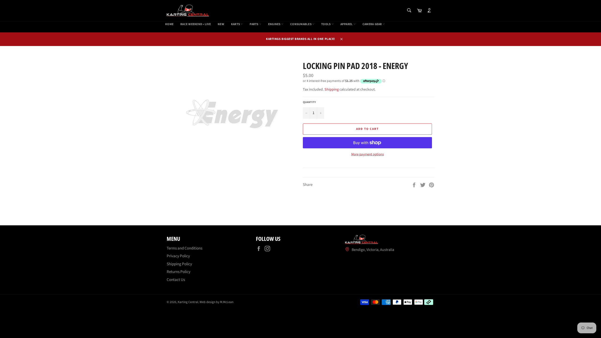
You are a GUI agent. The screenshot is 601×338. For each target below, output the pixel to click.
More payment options (367, 154)
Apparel (347, 24)
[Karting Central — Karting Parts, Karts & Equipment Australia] (188, 10)
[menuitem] (169, 24)
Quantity (309, 102)
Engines (274, 24)
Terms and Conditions (184, 248)
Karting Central (188, 302)
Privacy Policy (178, 256)
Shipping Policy (179, 264)
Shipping (331, 89)
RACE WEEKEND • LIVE (195, 24)
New (221, 24)
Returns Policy (178, 272)
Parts (254, 24)
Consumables (301, 24)
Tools (326, 24)
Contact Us (176, 280)
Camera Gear (372, 24)
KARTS (236, 24)
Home (169, 24)
